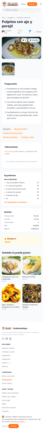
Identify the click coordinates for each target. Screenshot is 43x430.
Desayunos (6, 355)
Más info (4, 426)
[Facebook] (7, 339)
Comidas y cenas (27, 137)
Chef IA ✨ (6, 363)
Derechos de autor (9, 407)
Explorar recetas (8, 348)
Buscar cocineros (8, 376)
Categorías (11, 18)
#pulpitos (7, 129)
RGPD (4, 404)
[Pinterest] (10, 339)
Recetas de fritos (20, 129)
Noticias (5, 366)
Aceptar (14, 426)
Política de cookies (9, 396)
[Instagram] (3, 339)
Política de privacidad (10, 393)
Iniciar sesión (7, 383)
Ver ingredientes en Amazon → (16, 202)
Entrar (23, 4)
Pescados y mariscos (23, 18)
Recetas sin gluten (10, 137)
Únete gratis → (8, 380)
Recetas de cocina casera (12, 133)
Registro (32, 4)
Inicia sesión (9, 151)
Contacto (5, 411)
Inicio (3, 18)
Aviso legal (6, 400)
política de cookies (18, 421)
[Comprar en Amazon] (38, 182)
